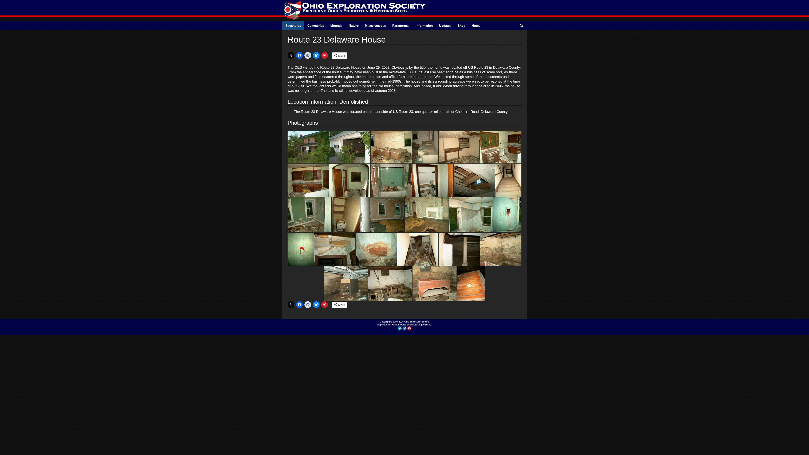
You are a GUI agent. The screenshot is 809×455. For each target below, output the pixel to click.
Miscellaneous (375, 25)
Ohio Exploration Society (416, 321)
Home (476, 25)
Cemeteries (315, 25)
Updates (445, 25)
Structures (293, 25)
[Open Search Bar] (521, 25)
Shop (461, 25)
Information (424, 25)
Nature (354, 25)
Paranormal (400, 25)
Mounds (336, 25)
